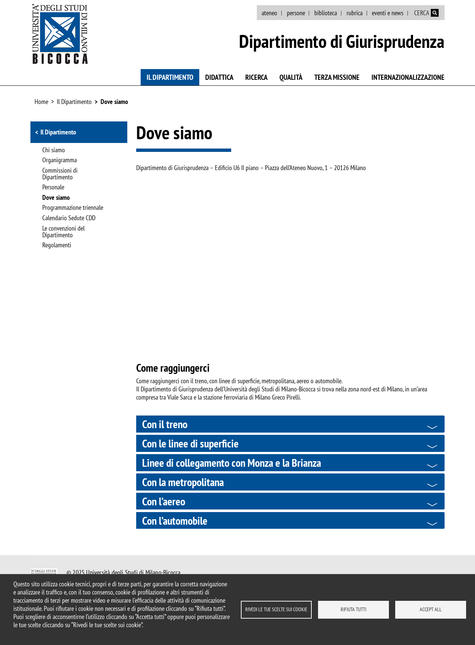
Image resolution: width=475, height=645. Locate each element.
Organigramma (59, 160)
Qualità (290, 77)
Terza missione (337, 77)
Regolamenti (56, 245)
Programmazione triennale (72, 208)
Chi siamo (53, 150)
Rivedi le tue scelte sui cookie (276, 609)
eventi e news (387, 13)
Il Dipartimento (170, 77)
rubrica (355, 13)
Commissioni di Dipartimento (60, 174)
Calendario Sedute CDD (68, 218)
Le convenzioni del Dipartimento (63, 232)
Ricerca (256, 77)
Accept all (431, 609)
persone (296, 13)
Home (41, 101)
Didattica (219, 77)
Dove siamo (114, 101)
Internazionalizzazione (408, 77)
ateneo (269, 13)
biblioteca (325, 13)
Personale (53, 187)
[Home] (60, 34)
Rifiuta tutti (353, 609)
